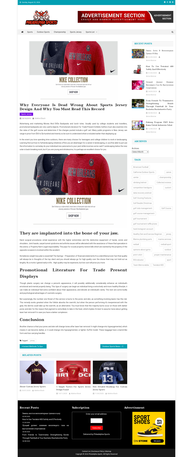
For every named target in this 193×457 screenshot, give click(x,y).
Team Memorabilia (141, 265)
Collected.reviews (164, 182)
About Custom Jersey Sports (33, 386)
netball (136, 244)
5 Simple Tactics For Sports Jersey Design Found (73, 388)
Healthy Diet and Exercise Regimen (147, 234)
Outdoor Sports (43, 32)
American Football (140, 167)
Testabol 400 (158, 265)
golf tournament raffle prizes (145, 224)
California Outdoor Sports (143, 172)
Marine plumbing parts (142, 239)
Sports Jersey (76, 32)
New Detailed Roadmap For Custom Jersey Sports (110, 388)
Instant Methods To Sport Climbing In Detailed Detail (35, 346)
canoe (168, 172)
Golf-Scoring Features (142, 198)
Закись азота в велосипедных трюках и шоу (159, 52)
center (136, 177)
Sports (30, 32)
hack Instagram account (143, 229)
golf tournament (140, 219)
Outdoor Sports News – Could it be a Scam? (114, 346)
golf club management (142, 208)
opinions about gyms (141, 250)
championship (165, 177)
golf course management (143, 213)
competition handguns (142, 188)
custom (168, 188)
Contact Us (86, 451)
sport (169, 260)
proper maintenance (162, 255)
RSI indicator (138, 260)
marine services (164, 239)
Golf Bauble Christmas (142, 203)
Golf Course (166, 208)
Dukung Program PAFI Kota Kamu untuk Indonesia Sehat (159, 124)
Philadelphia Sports (102, 434)
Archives (135, 148)
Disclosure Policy (97, 451)
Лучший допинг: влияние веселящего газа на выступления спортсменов (159, 85)
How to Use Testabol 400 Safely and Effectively (159, 68)
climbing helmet (140, 182)
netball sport (166, 244)
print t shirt (137, 255)
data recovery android (142, 193)
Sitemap (108, 451)
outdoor (168, 250)
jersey (32, 341)
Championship (60, 32)
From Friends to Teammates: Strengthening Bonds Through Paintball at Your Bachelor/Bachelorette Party (159, 105)
